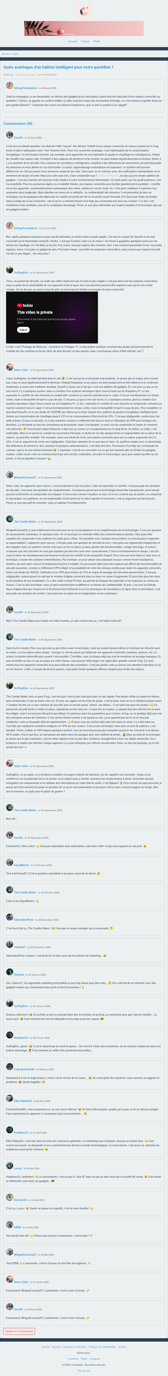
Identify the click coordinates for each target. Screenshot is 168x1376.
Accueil (72, 41)
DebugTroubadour (25, 74)
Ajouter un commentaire (19, 1331)
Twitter (84, 1358)
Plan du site (84, 1370)
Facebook (73, 1358)
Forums (85, 41)
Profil (97, 41)
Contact (122, 1347)
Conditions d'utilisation (74, 1347)
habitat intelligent (108, 175)
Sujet (15, 54)
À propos (56, 1347)
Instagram (95, 1358)
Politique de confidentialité (102, 1347)
